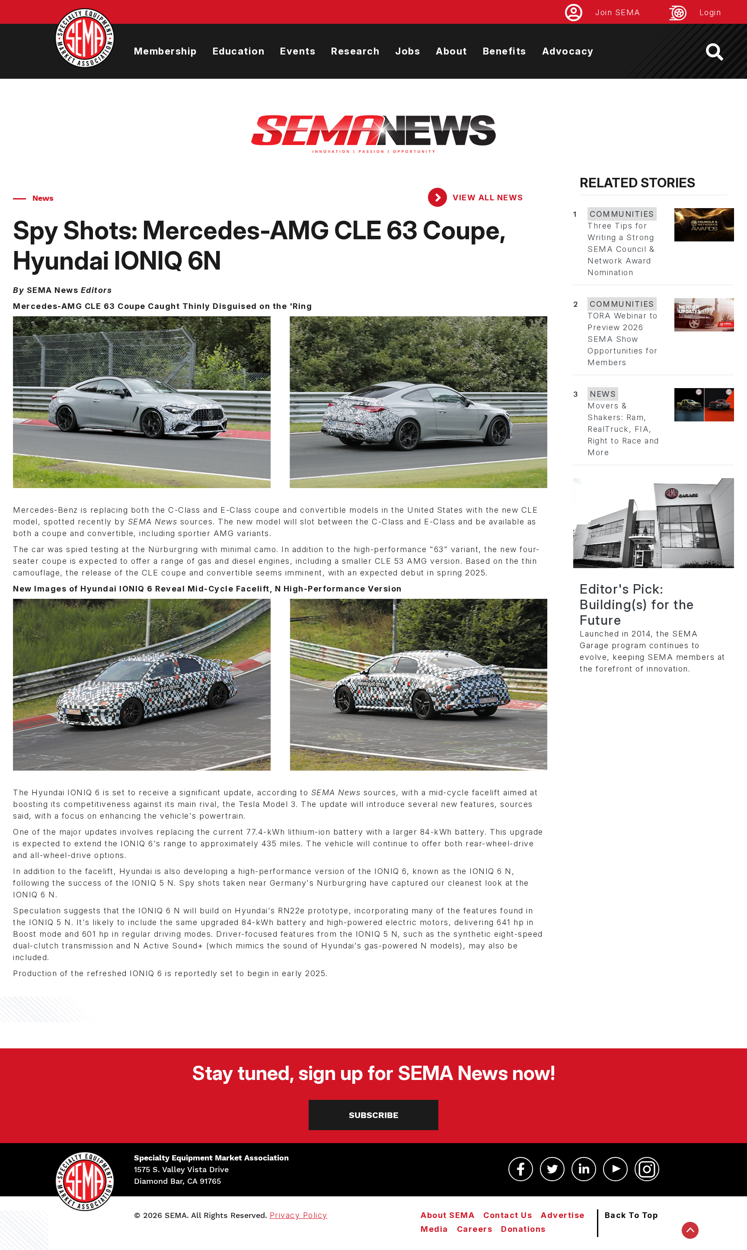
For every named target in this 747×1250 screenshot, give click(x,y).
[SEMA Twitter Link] (552, 1169)
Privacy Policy (299, 1215)
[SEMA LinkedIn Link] (583, 1169)
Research (355, 51)
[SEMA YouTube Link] (615, 1169)
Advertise (563, 1215)
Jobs (407, 51)
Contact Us (507, 1215)
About (451, 51)
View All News (487, 197)
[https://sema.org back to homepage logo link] (722, 52)
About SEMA (448, 1215)
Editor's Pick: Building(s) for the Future (637, 604)
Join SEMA (618, 12)
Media (434, 1229)
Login (710, 12)
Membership (165, 51)
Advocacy (568, 51)
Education (239, 51)
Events (298, 51)
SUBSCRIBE (374, 1115)
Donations (523, 1229)
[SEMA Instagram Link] (647, 1169)
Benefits (505, 51)
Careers (475, 1229)
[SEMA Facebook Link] (520, 1169)
